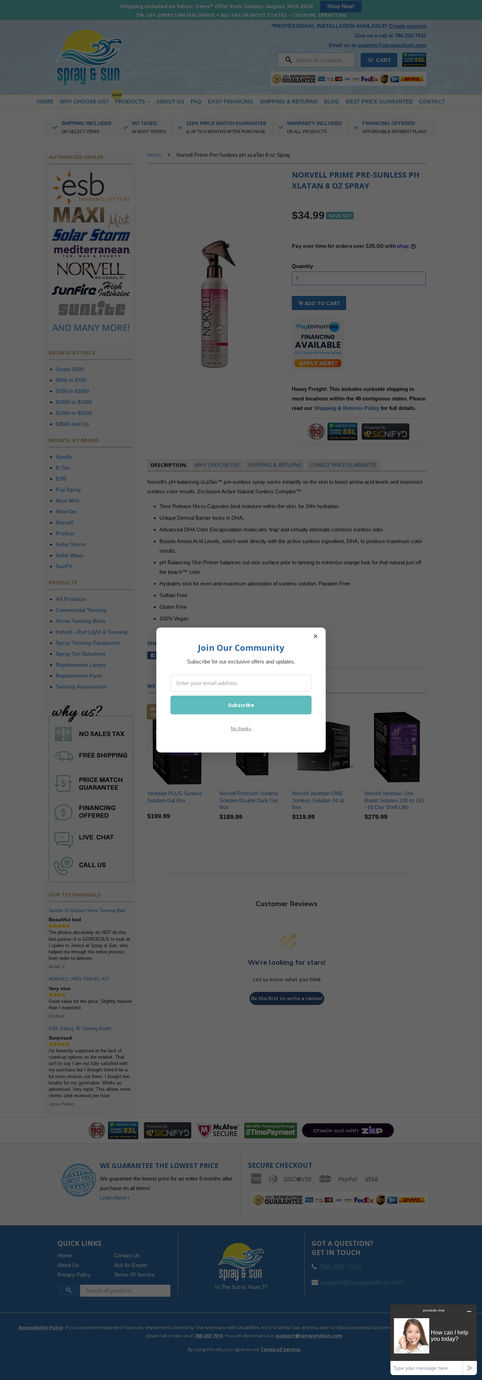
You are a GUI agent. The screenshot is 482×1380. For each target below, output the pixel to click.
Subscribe (241, 704)
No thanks (241, 728)
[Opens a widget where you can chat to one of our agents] (434, 1340)
